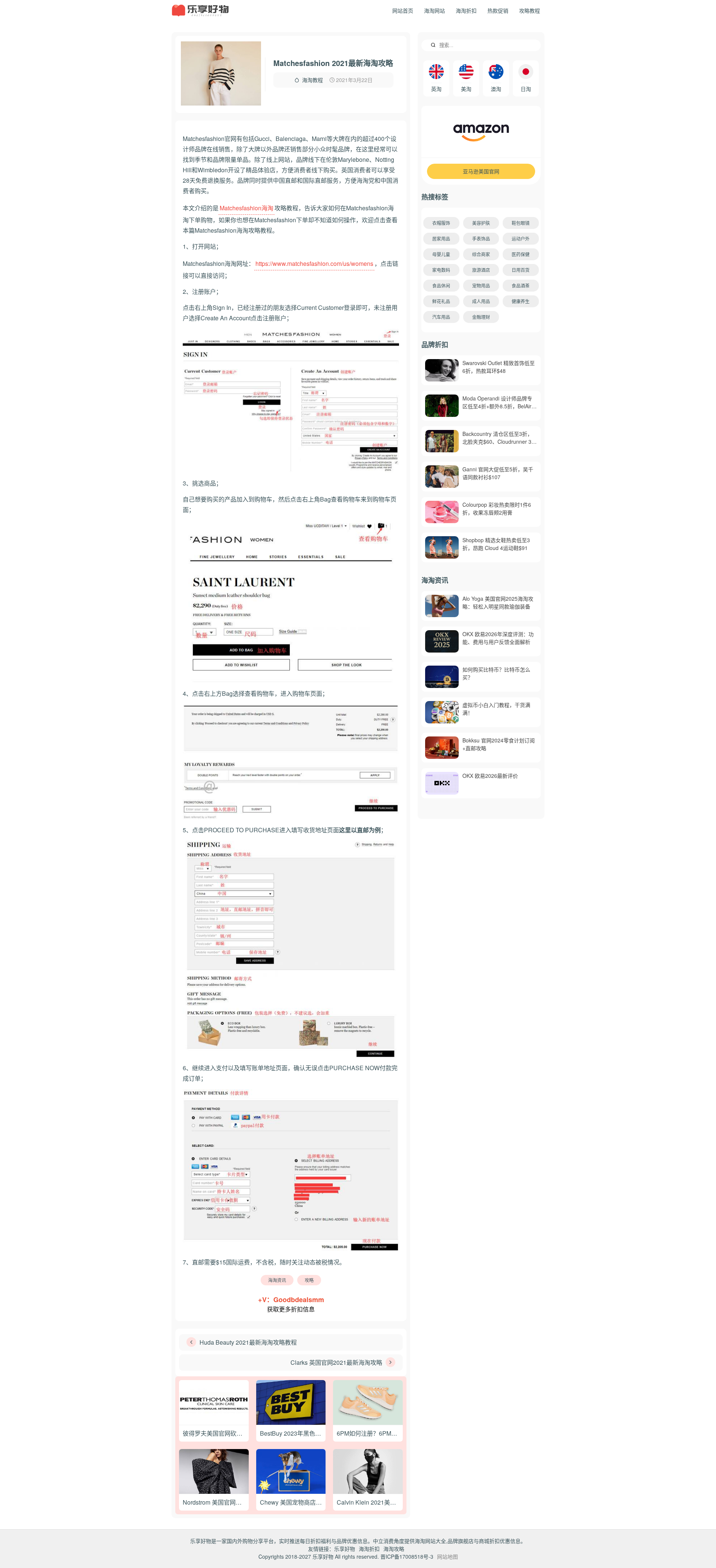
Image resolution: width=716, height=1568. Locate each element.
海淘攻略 (393, 1548)
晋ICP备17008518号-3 (406, 1556)
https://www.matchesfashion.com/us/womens (314, 263)
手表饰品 (481, 238)
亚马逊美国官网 (481, 171)
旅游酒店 (481, 270)
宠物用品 (481, 285)
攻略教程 (529, 10)
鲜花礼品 (441, 301)
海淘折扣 (466, 10)
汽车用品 (441, 317)
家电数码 (441, 270)
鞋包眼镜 (521, 223)
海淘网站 (434, 10)
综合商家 (481, 254)
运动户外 (521, 238)
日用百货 (521, 270)
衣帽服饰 (441, 223)
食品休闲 (441, 285)
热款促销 (497, 10)
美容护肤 (481, 223)
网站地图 (447, 1556)
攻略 (309, 1280)
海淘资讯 (277, 1280)
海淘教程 (312, 79)
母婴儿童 (441, 254)
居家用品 (441, 238)
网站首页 (402, 10)
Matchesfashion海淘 (246, 208)
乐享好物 (344, 1548)
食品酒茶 (521, 285)
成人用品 (481, 301)
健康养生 (521, 301)
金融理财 (481, 317)
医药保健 (521, 254)
